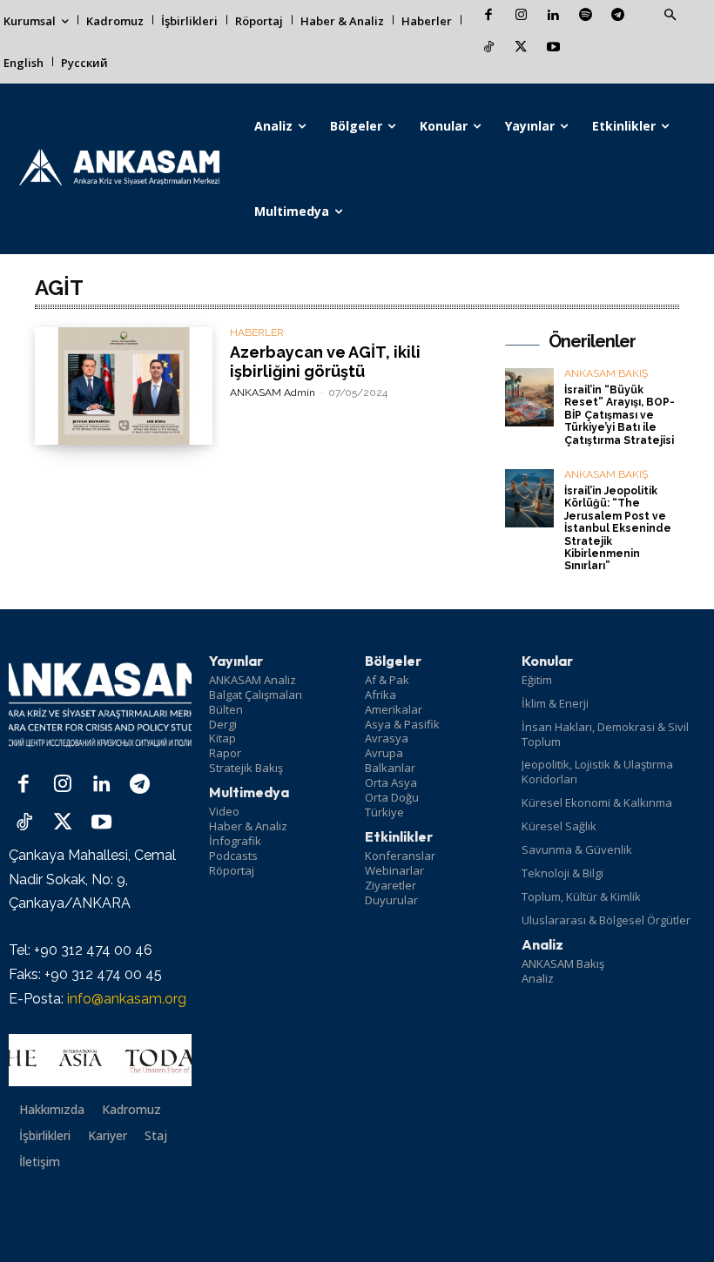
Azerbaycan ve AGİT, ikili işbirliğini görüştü (325, 361)
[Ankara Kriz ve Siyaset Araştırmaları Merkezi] (118, 168)
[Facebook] (489, 16)
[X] (521, 48)
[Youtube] (553, 48)
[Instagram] (521, 16)
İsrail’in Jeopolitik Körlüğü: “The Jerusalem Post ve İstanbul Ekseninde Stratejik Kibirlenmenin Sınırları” (617, 528)
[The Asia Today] (100, 1060)
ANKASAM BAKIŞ (606, 373)
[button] (669, 15)
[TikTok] (489, 48)
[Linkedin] (553, 16)
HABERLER (257, 333)
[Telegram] (618, 16)
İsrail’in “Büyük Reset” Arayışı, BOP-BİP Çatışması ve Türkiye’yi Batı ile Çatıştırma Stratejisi (619, 415)
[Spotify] (585, 16)
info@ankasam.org (126, 998)
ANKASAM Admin (272, 392)
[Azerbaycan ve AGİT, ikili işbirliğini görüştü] (123, 386)
